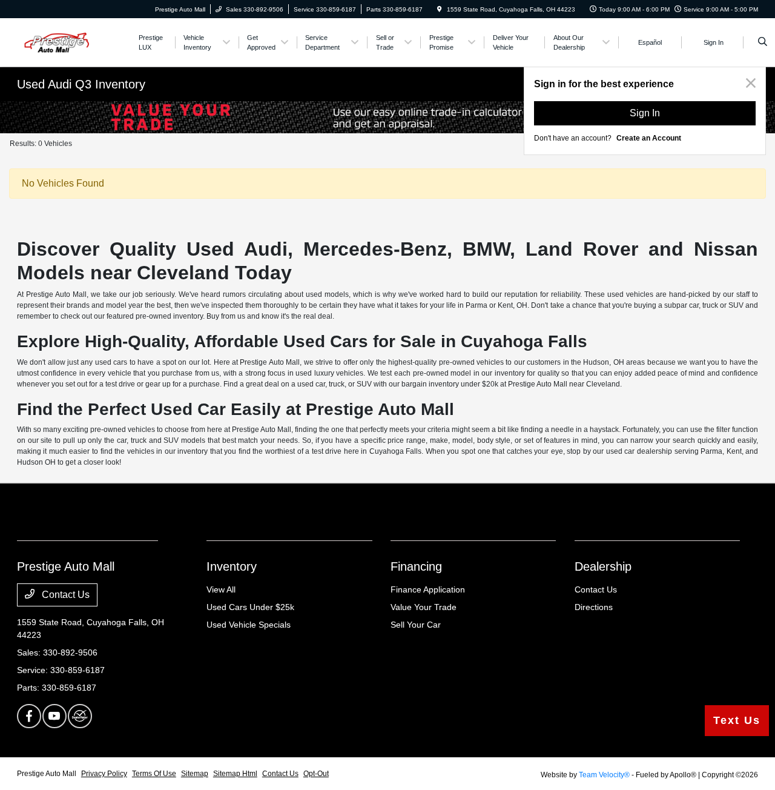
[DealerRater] (80, 716)
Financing (416, 566)
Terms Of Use (154, 773)
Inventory (231, 566)
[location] (439, 9)
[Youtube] (54, 716)
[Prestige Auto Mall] (72, 41)
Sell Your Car (416, 624)
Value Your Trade (424, 607)
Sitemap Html (235, 773)
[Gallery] (387, 117)
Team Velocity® (604, 775)
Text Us (736, 720)
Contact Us (64, 594)
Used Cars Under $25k (250, 607)
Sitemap (194, 773)
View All (221, 589)
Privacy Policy (104, 773)
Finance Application (428, 589)
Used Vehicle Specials (248, 624)
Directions (594, 607)
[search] (762, 42)
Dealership (603, 566)
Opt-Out (316, 773)
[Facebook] (29, 716)
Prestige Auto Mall (46, 773)
